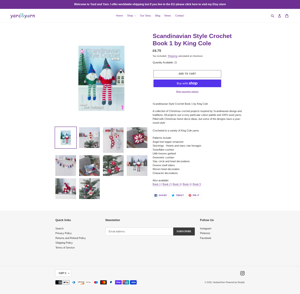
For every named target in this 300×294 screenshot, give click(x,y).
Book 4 (187, 184)
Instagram (205, 228)
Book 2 (167, 184)
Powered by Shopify (235, 282)
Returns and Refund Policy (70, 238)
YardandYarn (219, 282)
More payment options (187, 91)
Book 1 (157, 184)
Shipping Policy (64, 242)
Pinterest (205, 233)
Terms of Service (65, 247)
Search (59, 228)
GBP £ (62, 273)
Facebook (205, 238)
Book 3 (177, 184)
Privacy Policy (63, 233)
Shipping (172, 56)
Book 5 (197, 184)
